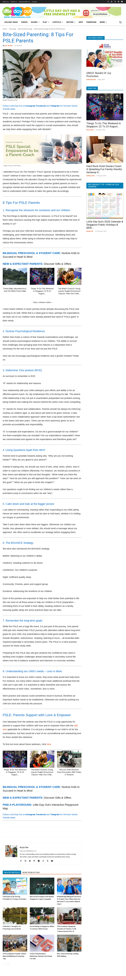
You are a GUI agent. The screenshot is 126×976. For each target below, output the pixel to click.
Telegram (54, 106)
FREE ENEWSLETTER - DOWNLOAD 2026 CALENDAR (103, 186)
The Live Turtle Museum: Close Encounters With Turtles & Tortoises (69, 772)
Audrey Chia (90, 176)
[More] (44, 832)
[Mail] (31, 861)
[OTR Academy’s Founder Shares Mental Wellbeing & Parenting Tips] (15, 943)
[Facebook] (108, 1)
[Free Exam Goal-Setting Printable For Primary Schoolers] (15, 886)
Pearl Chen (90, 130)
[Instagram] (111, 1)
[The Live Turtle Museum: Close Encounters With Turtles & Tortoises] (69, 759)
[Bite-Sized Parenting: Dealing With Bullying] (69, 943)
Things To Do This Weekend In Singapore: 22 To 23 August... (42, 291)
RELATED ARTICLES (12, 873)
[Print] (33, 832)
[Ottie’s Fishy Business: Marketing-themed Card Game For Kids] (42, 943)
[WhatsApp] (22, 832)
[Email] (27, 832)
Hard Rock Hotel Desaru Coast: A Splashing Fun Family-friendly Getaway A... (104, 169)
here (49, 744)
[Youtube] (121, 1)
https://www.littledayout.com (28, 851)
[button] (120, 22)
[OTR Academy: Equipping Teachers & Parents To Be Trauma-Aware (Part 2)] (69, 915)
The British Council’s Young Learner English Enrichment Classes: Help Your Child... (69, 291)
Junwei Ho (89, 231)
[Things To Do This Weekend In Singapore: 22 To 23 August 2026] (42, 276)
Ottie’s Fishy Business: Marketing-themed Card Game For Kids (41, 956)
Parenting (12, 29)
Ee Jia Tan (8, 45)
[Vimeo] (118, 1)
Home (5, 29)
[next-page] (8, 963)
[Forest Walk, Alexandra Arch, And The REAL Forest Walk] (15, 276)
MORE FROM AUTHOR (31, 873)
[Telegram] (39, 832)
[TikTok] (44, 861)
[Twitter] (115, 1)
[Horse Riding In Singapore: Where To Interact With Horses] (42, 915)
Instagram (30, 106)
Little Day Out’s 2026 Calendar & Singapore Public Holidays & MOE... (104, 224)
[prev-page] (4, 963)
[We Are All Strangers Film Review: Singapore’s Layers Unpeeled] (42, 886)
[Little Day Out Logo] (17, 12)
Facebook (41, 106)
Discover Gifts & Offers (57, 263)
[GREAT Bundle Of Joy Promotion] (104, 56)
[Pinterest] (16, 832)
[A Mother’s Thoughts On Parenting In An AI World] (15, 915)
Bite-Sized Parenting (25, 29)
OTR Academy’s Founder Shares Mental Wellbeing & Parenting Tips (14, 956)
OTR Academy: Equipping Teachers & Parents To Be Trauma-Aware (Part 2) (66, 928)
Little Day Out (91, 79)
